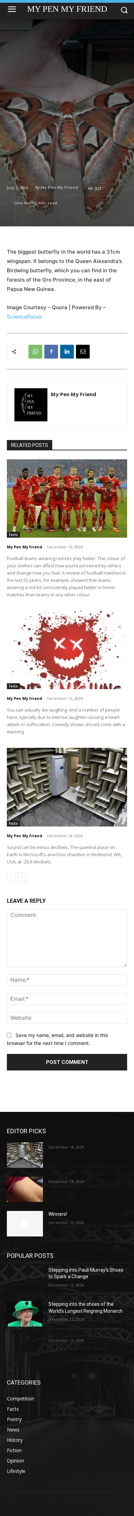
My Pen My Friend (59, 187)
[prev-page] (11, 876)
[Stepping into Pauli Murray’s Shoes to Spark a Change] (25, 1279)
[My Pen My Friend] (30, 404)
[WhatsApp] (35, 352)
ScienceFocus (24, 316)
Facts (13, 534)
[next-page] (22, 876)
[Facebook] (51, 352)
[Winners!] (25, 1223)
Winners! (57, 1214)
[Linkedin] (67, 352)
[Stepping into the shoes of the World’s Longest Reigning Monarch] (25, 1314)
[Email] (83, 352)
